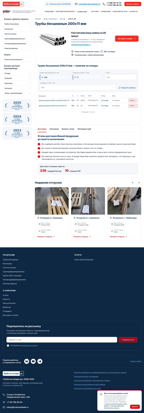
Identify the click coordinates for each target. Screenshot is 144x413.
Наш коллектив (9, 303)
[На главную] (13, 4)
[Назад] (133, 182)
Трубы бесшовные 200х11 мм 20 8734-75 (53, 106)
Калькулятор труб (120, 11)
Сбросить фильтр (128, 88)
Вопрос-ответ (68, 129)
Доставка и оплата (10, 315)
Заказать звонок (132, 4)
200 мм (62, 19)
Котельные (7, 264)
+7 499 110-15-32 (113, 3)
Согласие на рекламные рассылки (87, 388)
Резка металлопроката (65, 11)
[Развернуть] (29, 24)
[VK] (26, 361)
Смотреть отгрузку (44, 237)
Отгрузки (95, 11)
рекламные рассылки (28, 345)
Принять (135, 407)
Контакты (134, 11)
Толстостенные (9, 268)
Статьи (5, 295)
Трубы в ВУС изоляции (12, 275)
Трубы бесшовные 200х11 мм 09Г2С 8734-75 (54, 100)
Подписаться (128, 340)
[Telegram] (39, 361)
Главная (38, 19)
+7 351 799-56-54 (114, 5)
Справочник (106, 11)
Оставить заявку (125, 39)
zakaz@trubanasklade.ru (90, 4)
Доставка (42, 129)
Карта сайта (135, 361)
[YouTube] (33, 361)
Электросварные (10, 283)
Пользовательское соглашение (86, 376)
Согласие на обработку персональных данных (92, 380)
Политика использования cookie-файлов (89, 384)
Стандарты (7, 311)
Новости (6, 299)
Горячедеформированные (13, 272)
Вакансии (7, 307)
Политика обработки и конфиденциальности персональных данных (100, 372)
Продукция (49, 11)
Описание (54, 129)
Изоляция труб (84, 129)
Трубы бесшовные (50, 19)
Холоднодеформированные (14, 279)
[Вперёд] (138, 182)
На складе (104, 100)
